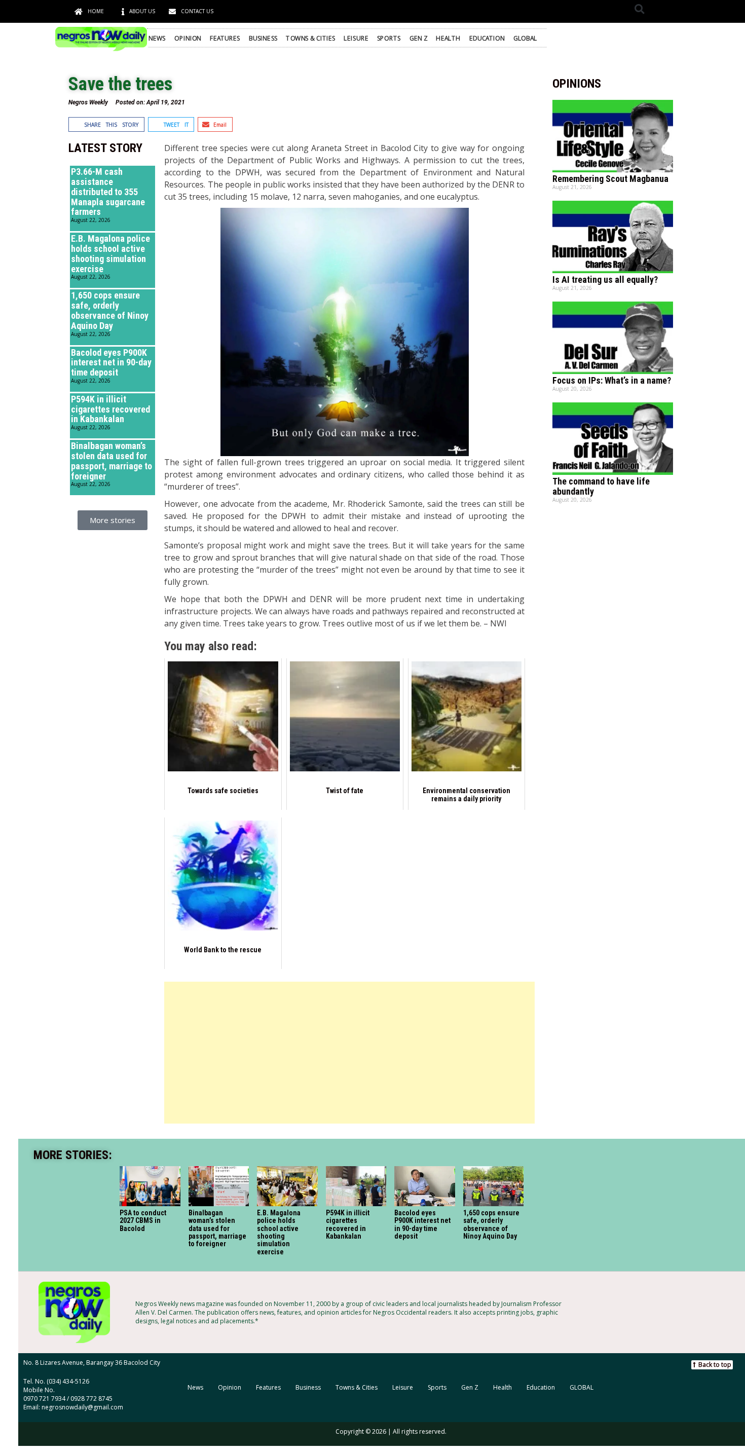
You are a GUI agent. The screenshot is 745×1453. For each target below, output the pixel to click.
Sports (389, 38)
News (157, 38)
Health (448, 38)
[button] (639, 9)
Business (263, 38)
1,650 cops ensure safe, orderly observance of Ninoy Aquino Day (109, 310)
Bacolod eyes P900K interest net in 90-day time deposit (111, 362)
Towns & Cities (310, 38)
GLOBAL (525, 38)
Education (487, 38)
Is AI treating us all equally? (605, 279)
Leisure (356, 38)
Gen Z (418, 38)
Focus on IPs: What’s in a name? (611, 380)
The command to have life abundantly (601, 486)
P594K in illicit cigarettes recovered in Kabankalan (110, 409)
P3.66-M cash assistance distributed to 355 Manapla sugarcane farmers (108, 191)
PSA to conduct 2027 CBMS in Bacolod (143, 1221)
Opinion (187, 38)
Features (225, 38)
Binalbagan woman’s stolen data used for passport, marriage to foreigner (111, 460)
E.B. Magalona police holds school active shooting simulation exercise (110, 253)
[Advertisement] (349, 1053)
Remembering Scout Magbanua (610, 178)
